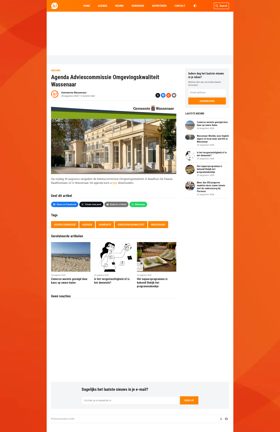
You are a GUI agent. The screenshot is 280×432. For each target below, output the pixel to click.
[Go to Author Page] (54, 93)
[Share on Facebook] (163, 95)
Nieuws (55, 70)
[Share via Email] (174, 95)
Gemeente (105, 224)
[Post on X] (157, 95)
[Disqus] (113, 338)
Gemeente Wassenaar (74, 92)
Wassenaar (158, 224)
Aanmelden (207, 101)
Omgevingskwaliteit (131, 224)
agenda (87, 224)
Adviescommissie (65, 224)
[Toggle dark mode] (195, 6)
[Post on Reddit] (168, 95)
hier (114, 183)
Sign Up (189, 400)
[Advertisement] (140, 33)
